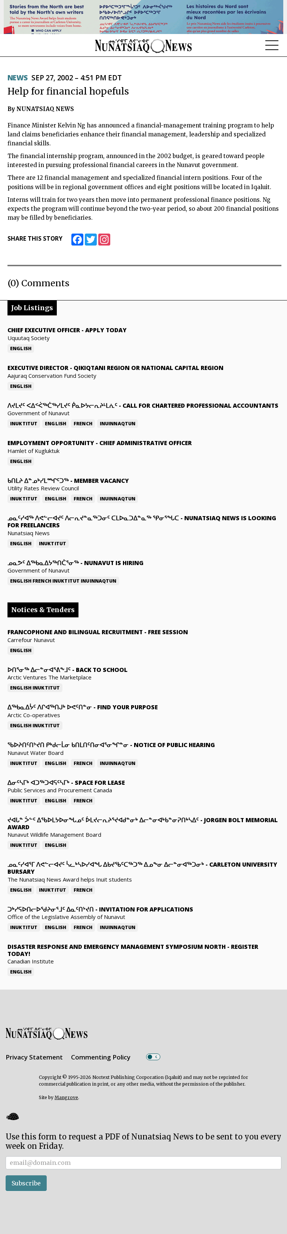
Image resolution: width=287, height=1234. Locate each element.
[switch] (153, 1057)
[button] (12, 1116)
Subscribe (26, 1183)
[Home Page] (143, 45)
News (17, 78)
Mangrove (66, 1097)
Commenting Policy (100, 1057)
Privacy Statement (34, 1057)
